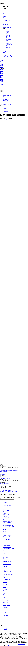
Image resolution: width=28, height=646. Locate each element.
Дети (4, 25)
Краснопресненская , (5, 470)
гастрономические (4, 488)
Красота (5, 17)
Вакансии (5, 630)
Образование (9, 33)
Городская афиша (7, 506)
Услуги (5, 612)
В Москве (5, 502)
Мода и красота (10, 29)
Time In (8, 35)
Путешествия (6, 20)
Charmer (7, 645)
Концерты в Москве (8, 536)
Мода (4, 16)
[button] (0, 466)
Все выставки (6, 545)
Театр (7, 31)
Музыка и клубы (7, 19)
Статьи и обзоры (7, 512)
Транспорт (8, 41)
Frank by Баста (14, 491)
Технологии (9, 44)
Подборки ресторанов (8, 526)
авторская (2, 474)
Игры (7, 32)
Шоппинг (5, 592)
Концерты (5, 97)
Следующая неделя (8, 55)
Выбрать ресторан (7, 521)
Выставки (5, 100)
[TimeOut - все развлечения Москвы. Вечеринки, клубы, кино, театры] (3, 2)
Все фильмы (6, 513)
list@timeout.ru (21, 644)
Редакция (5, 628)
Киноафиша (6, 510)
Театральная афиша (8, 574)
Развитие (5, 558)
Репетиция (8, 491)
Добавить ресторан (8, 525)
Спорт (4, 21)
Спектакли (6, 99)
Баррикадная (14, 470)
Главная (5, 108)
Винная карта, (3, 476)
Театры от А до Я (7, 573)
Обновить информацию (6, 490)
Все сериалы (6, 514)
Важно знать (6, 595)
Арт (4, 23)
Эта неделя (6, 53)
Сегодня (5, 51)
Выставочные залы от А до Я (10, 548)
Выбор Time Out (7, 27)
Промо (7, 45)
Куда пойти (6, 109)
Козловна (2, 491)
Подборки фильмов (8, 516)
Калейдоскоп (6, 605)
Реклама (5, 629)
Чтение (8, 36)
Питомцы (8, 39)
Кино (4, 13)
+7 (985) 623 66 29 (4, 483)
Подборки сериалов (8, 517)
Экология (8, 43)
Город (4, 12)
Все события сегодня (5, 104)
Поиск (4, 11)
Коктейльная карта (5, 478)
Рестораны (5, 15)
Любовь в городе (7, 505)
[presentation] (0, 91)
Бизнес (7, 37)
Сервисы (5, 593)
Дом (7, 40)
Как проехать (9, 119)
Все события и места (8, 56)
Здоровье (5, 24)
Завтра (4, 52)
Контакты (8, 47)
